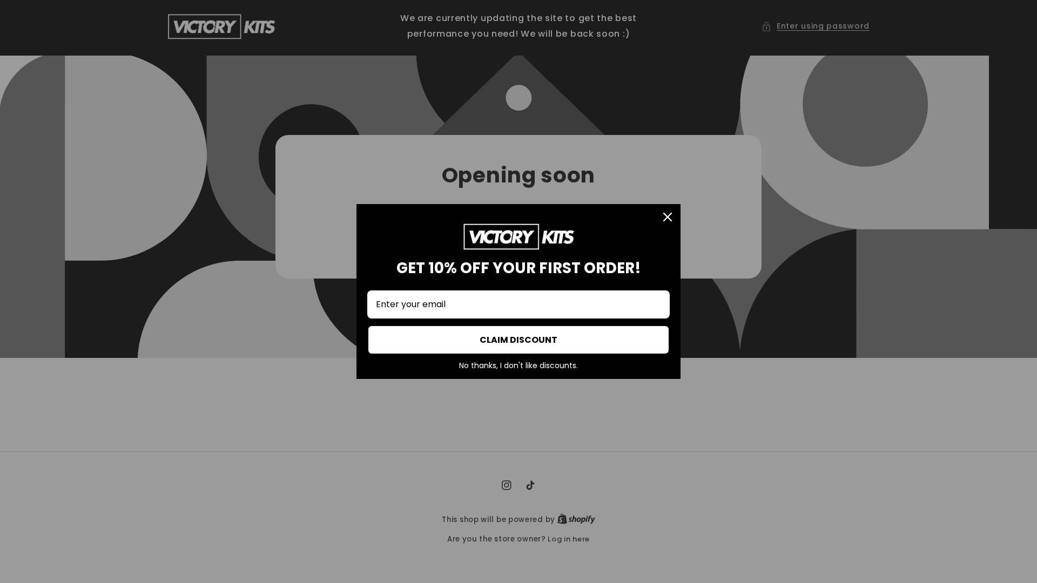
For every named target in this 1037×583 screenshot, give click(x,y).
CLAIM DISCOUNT (518, 340)
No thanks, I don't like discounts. (518, 366)
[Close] (668, 217)
